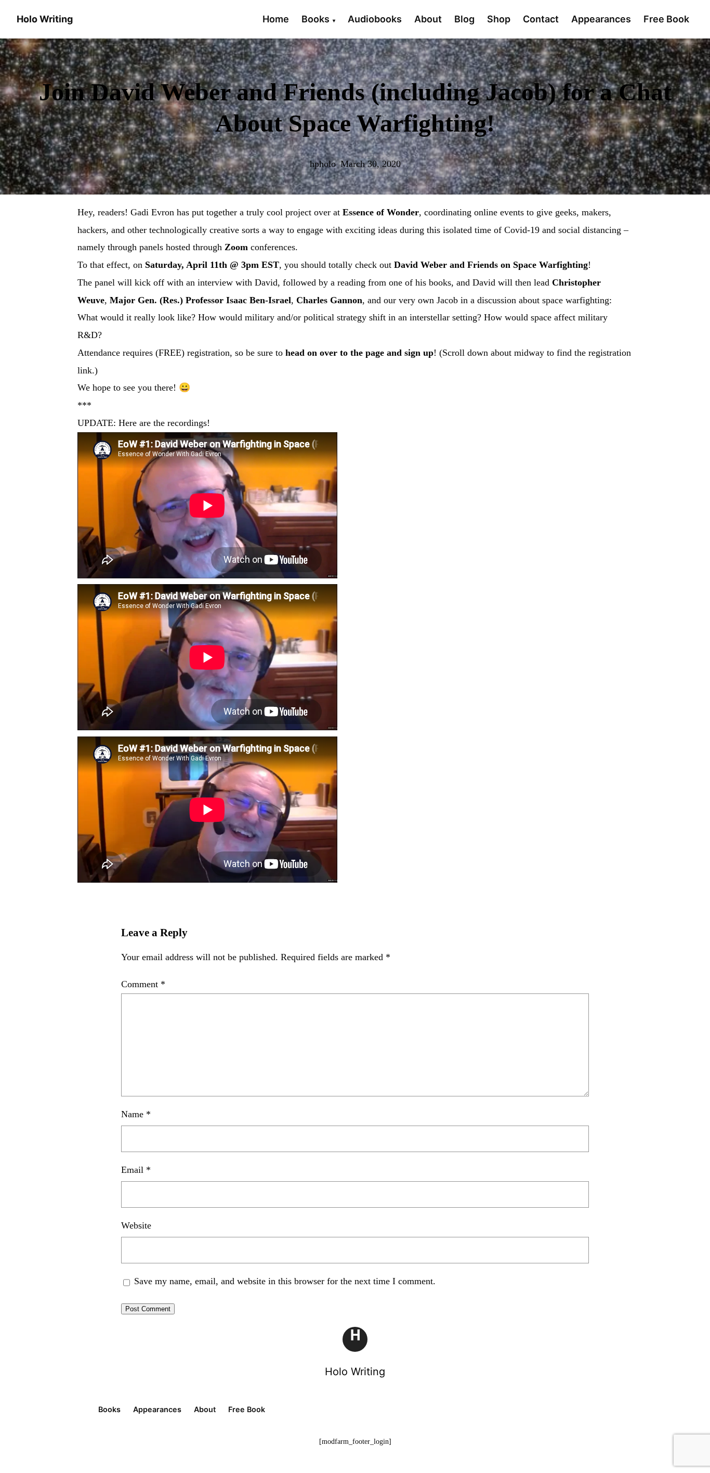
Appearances (601, 19)
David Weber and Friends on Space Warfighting (491, 265)
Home (275, 19)
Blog (464, 19)
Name (136, 1114)
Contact (541, 19)
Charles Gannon (329, 300)
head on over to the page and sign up (359, 352)
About (428, 19)
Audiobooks (375, 19)
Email (136, 1170)
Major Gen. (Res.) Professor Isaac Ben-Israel (200, 300)
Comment (143, 984)
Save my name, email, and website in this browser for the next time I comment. (285, 1281)
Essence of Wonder (381, 212)
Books (315, 19)
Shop (498, 19)
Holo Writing (355, 1371)
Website (136, 1225)
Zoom (236, 247)
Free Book (666, 19)
